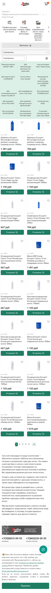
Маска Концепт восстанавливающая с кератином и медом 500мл (37, 420)
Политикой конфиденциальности (15, 571)
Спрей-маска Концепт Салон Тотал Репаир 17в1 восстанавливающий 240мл (38, 219)
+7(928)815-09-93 (12, 538)
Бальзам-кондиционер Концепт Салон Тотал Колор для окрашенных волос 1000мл (37, 300)
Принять (25, 585)
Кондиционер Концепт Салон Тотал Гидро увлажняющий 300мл (11, 218)
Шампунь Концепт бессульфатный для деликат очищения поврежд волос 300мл (37, 141)
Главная (5, 11)
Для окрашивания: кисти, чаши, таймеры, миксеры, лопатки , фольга (38, 33)
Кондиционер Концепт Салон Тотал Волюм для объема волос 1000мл (11, 419)
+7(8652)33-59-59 (36, 538)
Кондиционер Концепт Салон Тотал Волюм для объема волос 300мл (11, 298)
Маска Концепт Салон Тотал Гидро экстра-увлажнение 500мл (10, 180)
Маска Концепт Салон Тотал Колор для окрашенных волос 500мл (38, 339)
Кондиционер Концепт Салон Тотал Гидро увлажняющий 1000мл (37, 180)
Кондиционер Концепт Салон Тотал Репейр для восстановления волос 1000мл (11, 380)
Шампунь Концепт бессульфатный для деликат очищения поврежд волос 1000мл (11, 141)
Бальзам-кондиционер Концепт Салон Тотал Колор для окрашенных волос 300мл (11, 340)
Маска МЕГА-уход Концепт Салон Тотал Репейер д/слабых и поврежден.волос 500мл (38, 259)
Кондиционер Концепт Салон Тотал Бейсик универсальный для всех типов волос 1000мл (38, 380)
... (43, 14)
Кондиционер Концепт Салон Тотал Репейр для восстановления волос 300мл (11, 259)
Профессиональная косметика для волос (20, 14)
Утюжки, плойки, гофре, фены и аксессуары (23, 30)
